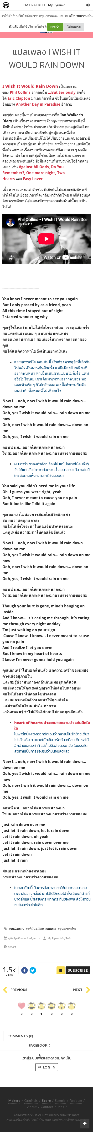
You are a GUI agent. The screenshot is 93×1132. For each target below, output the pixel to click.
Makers (16, 5)
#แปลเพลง (16, 928)
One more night (40, 173)
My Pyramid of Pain (62, 5)
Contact (47, 1107)
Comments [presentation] (20, 1036)
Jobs (60, 1107)
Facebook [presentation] (39, 1046)
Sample (60, 1100)
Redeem (76, 1100)
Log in (49, 1067)
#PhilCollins (35, 928)
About (32, 1107)
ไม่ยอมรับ (74, 27)
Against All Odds (34, 167)
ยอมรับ (55, 27)
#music (50, 928)
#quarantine (67, 928)
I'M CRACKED (34, 5)
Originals (31, 1100)
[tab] (20, 1035)
